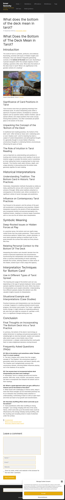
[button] (62, 481)
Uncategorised (9, 420)
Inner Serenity (7, 4)
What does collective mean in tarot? (14, 423)
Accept (43, 493)
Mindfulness (47, 4)
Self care (18, 8)
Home (17, 4)
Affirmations (37, 4)
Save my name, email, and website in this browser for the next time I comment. (22, 471)
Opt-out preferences (42, 497)
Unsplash (21, 97)
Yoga (55, 4)
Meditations (27, 4)
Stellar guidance (28, 8)
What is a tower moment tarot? (13, 421)
